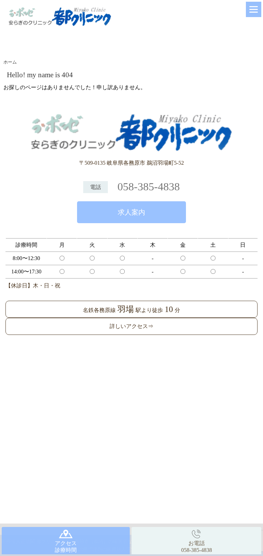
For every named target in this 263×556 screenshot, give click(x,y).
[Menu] (253, 9)
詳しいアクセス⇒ (131, 326)
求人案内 (131, 212)
